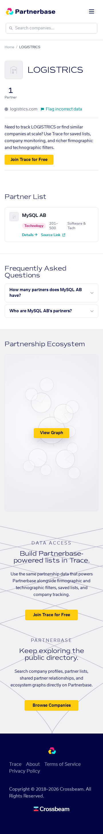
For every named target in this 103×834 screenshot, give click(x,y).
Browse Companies (52, 706)
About (33, 764)
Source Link (51, 235)
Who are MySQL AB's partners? (40, 311)
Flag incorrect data (64, 109)
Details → (29, 235)
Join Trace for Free (29, 160)
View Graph (51, 433)
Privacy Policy (24, 771)
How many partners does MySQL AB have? (45, 293)
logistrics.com (23, 109)
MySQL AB (34, 215)
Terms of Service (62, 764)
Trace (15, 764)
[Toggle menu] (91, 11)
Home (9, 47)
